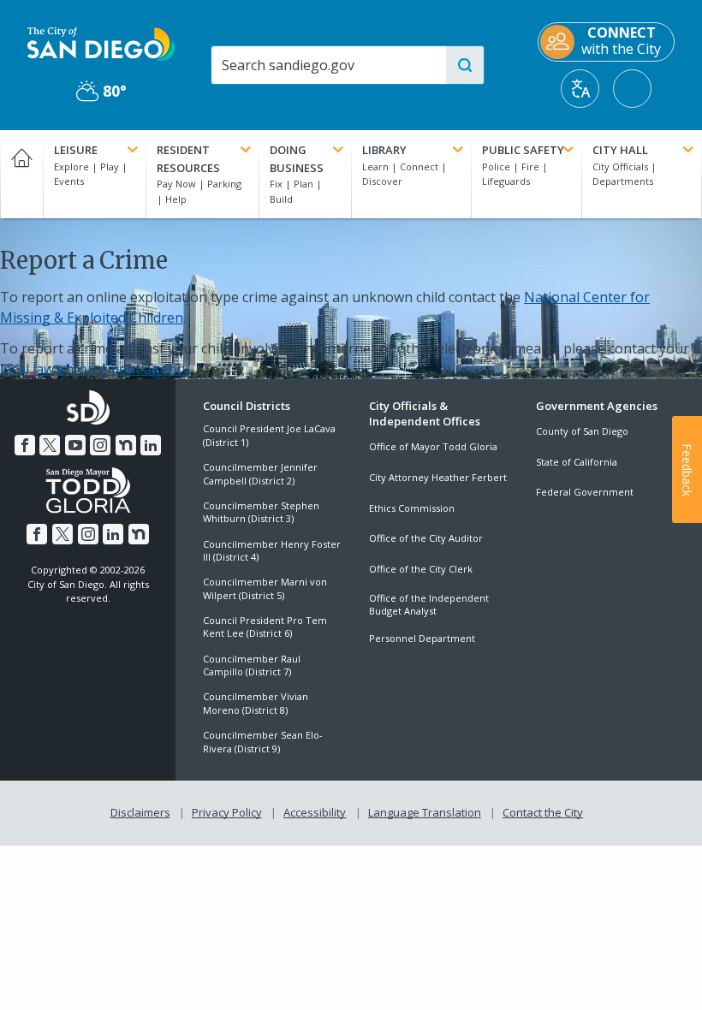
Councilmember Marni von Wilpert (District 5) (265, 588)
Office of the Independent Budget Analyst (429, 604)
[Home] (21, 174)
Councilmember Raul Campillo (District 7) (251, 665)
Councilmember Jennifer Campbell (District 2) (260, 473)
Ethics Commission (412, 508)
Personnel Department (422, 638)
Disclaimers (140, 812)
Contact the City (543, 812)
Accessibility (314, 812)
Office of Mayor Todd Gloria (433, 446)
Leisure (76, 149)
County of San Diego (582, 431)
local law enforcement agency (94, 368)
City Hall (620, 149)
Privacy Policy (227, 812)
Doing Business (297, 158)
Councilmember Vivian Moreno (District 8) (255, 703)
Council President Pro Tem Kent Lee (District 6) (265, 626)
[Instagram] (100, 445)
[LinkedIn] (150, 445)
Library (384, 149)
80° (101, 91)
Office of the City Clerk (421, 568)
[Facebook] (25, 445)
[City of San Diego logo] (101, 42)
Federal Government (585, 491)
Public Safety (523, 149)
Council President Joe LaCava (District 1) (269, 435)
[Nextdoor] (126, 445)
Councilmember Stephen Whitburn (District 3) (261, 512)
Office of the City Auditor (426, 538)
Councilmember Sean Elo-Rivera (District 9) (263, 741)
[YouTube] (75, 445)
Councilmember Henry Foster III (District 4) (272, 550)
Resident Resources (188, 158)
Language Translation (424, 812)
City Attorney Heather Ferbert (438, 477)
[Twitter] (49, 445)
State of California (576, 461)
